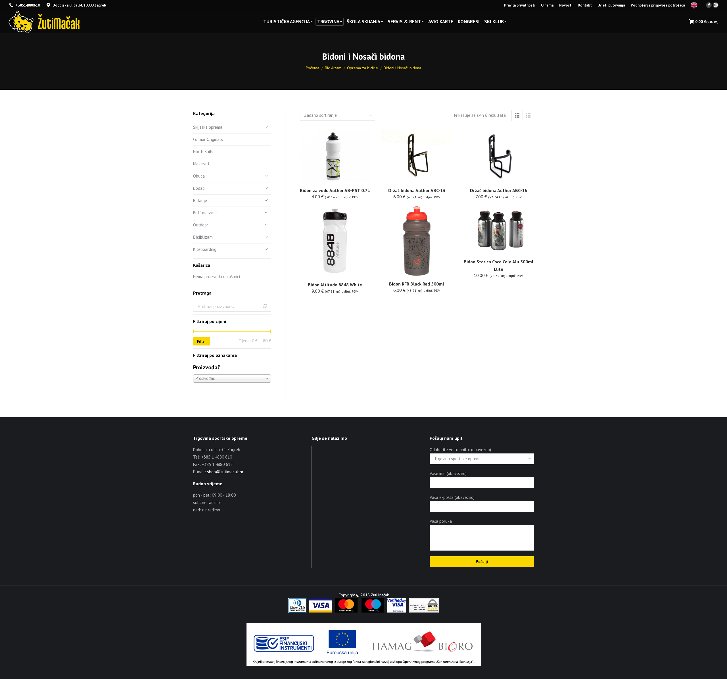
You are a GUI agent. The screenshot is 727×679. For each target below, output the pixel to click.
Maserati (201, 163)
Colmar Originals (208, 139)
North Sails (203, 151)
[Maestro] (373, 611)
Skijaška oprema (207, 127)
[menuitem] (519, 5)
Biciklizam (203, 237)
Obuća (199, 176)
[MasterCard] (346, 611)
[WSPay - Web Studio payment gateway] (424, 611)
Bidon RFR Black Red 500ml (416, 284)
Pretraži (265, 306)
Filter (201, 341)
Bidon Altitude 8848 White (335, 285)
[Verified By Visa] (397, 611)
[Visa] (320, 611)
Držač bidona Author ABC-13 (416, 190)
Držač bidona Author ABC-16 (498, 190)
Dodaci (199, 188)
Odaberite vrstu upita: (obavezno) (460, 449)
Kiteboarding (204, 249)
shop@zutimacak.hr (225, 471)
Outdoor (200, 225)
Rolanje (200, 200)
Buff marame (205, 212)
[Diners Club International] (297, 611)
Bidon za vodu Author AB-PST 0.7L (335, 190)
